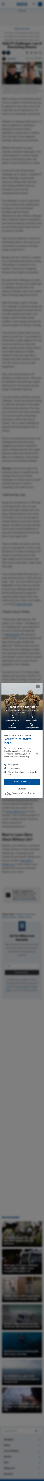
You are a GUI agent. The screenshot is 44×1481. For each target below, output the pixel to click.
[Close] (38, 686)
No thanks (22, 788)
